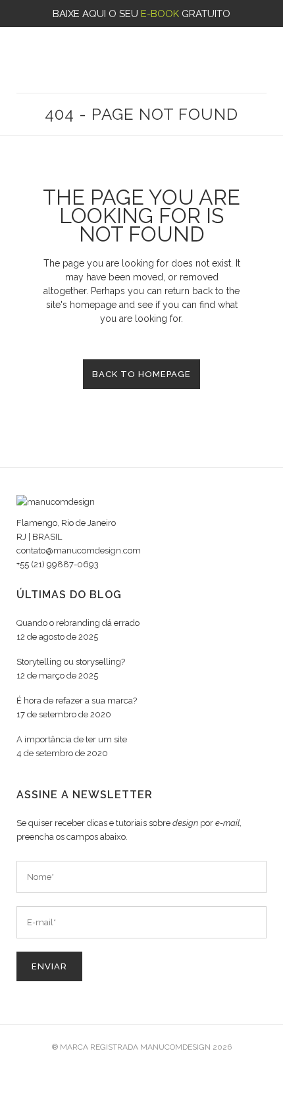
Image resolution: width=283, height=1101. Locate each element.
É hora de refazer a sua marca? (76, 700)
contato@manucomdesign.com (78, 550)
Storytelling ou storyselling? (70, 662)
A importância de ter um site (71, 739)
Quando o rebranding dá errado (78, 623)
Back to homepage (141, 374)
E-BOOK (160, 14)
